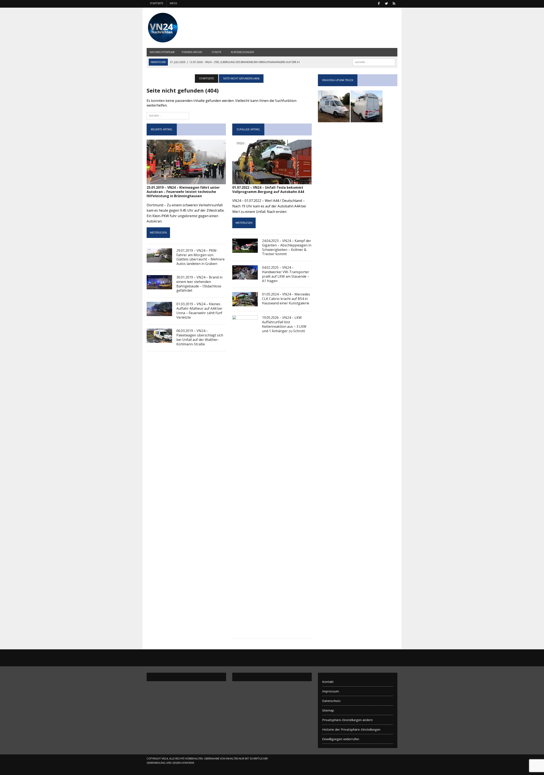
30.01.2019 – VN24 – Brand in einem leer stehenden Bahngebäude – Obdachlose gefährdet (199, 284)
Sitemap (328, 710)
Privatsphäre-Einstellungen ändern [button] (347, 720)
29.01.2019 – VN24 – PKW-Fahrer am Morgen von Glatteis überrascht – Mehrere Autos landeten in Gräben (200, 257)
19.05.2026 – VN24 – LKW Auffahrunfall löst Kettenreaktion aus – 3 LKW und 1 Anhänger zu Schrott (284, 324)
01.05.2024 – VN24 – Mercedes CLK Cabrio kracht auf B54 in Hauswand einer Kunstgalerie (286, 298)
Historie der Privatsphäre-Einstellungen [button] (351, 729)
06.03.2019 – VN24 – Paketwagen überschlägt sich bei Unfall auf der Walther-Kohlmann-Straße (199, 337)
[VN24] (186, 28)
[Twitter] (386, 3)
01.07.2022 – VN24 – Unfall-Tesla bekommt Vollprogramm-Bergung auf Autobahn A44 (268, 189)
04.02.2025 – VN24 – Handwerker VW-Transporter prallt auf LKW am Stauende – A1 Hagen (285, 274)
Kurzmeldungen (242, 52)
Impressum (330, 691)
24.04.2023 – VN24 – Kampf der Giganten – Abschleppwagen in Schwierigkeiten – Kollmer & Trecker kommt (286, 247)
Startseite (156, 3)
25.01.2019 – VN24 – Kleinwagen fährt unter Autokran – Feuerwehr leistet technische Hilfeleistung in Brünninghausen (183, 191)
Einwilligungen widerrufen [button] (340, 739)
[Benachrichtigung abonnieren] (394, 3)
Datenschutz (331, 701)
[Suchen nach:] (168, 115)
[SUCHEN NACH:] (374, 61)
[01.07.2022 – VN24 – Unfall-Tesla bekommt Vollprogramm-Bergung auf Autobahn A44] (272, 181)
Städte (216, 52)
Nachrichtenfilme (162, 52)
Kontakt (328, 681)
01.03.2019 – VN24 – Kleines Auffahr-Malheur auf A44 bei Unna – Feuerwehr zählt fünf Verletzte (199, 310)
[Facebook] (378, 3)
